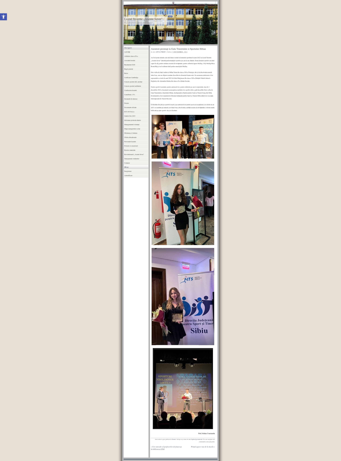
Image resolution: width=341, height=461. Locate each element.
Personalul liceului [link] (130, 141)
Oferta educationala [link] (130, 137)
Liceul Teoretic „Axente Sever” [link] (143, 19)
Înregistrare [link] (127, 171)
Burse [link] (126, 73)
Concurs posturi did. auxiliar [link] (133, 82)
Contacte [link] (127, 163)
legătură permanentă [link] (196, 439)
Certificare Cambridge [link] (131, 77)
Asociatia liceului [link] (129, 60)
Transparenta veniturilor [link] (131, 158)
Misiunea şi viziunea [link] (130, 133)
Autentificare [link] (128, 175)
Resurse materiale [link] (129, 150)
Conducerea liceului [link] (130, 90)
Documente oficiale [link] (130, 107)
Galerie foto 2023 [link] (129, 116)
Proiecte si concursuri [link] (131, 146)
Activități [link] (127, 52)
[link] (3, 16)
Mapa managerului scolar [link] (132, 129)
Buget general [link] (128, 69)
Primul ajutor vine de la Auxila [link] (203, 447)
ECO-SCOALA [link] (129, 112)
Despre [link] (126, 103)
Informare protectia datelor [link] (132, 120)
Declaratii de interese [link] (130, 99)
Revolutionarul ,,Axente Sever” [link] (134, 154)
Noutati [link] (174, 439)
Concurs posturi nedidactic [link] (132, 86)
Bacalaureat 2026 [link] (129, 65)
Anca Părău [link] (161, 52)
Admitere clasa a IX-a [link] (131, 56)
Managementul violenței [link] (131, 124)
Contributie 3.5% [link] (129, 94)
